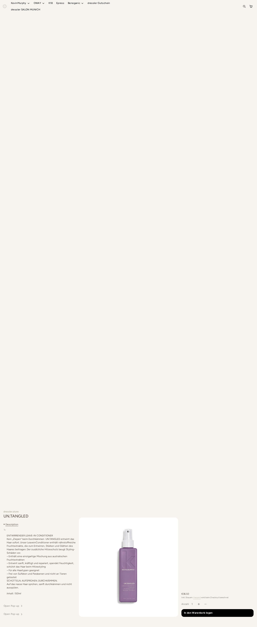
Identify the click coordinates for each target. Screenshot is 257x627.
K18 (51, 3)
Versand (197, 597)
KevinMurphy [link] (18, 3)
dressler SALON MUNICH (25, 9)
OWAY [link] (37, 3)
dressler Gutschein (99, 3)
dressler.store (11, 511)
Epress (60, 3)
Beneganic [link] (74, 3)
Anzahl (185, 604)
